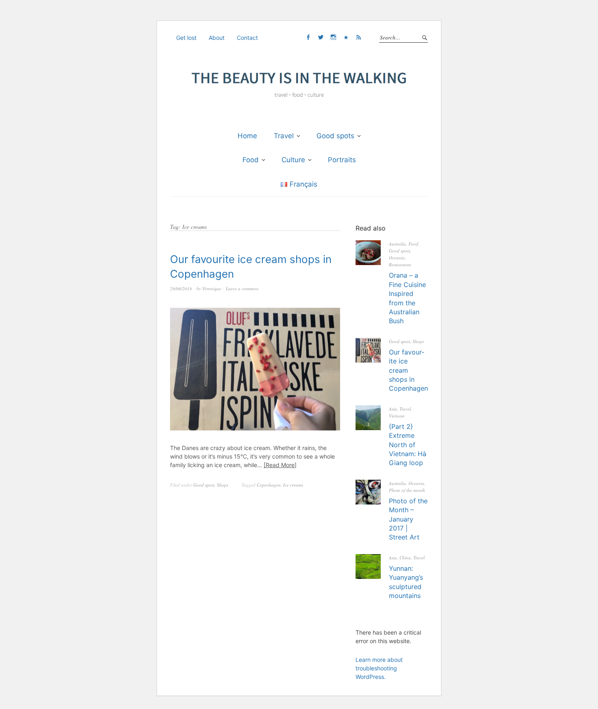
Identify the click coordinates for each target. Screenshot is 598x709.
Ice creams (293, 485)
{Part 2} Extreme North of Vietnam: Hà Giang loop (407, 444)
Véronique (211, 288)
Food (250, 160)
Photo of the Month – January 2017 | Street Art (408, 519)
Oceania (397, 257)
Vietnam (396, 416)
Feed (358, 37)
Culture (293, 160)
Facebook (308, 37)
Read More (280, 464)
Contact (247, 37)
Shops (222, 485)
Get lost (186, 37)
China (405, 558)
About (217, 37)
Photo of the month (407, 490)
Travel (284, 136)
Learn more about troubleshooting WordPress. (379, 668)
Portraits (342, 160)
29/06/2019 (181, 288)
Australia (397, 244)
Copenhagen (269, 485)
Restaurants (400, 264)
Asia (393, 409)
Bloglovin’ (346, 37)
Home (247, 136)
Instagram (333, 37)
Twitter (320, 37)
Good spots (335, 136)
